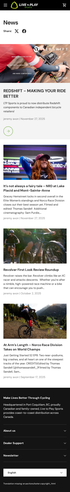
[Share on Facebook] (24, 31)
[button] (64, 5)
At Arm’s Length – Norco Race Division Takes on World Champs (32, 347)
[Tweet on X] (16, 31)
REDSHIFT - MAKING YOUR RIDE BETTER (34, 93)
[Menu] (5, 5)
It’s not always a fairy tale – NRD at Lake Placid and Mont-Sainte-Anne (33, 188)
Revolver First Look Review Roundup (31, 270)
